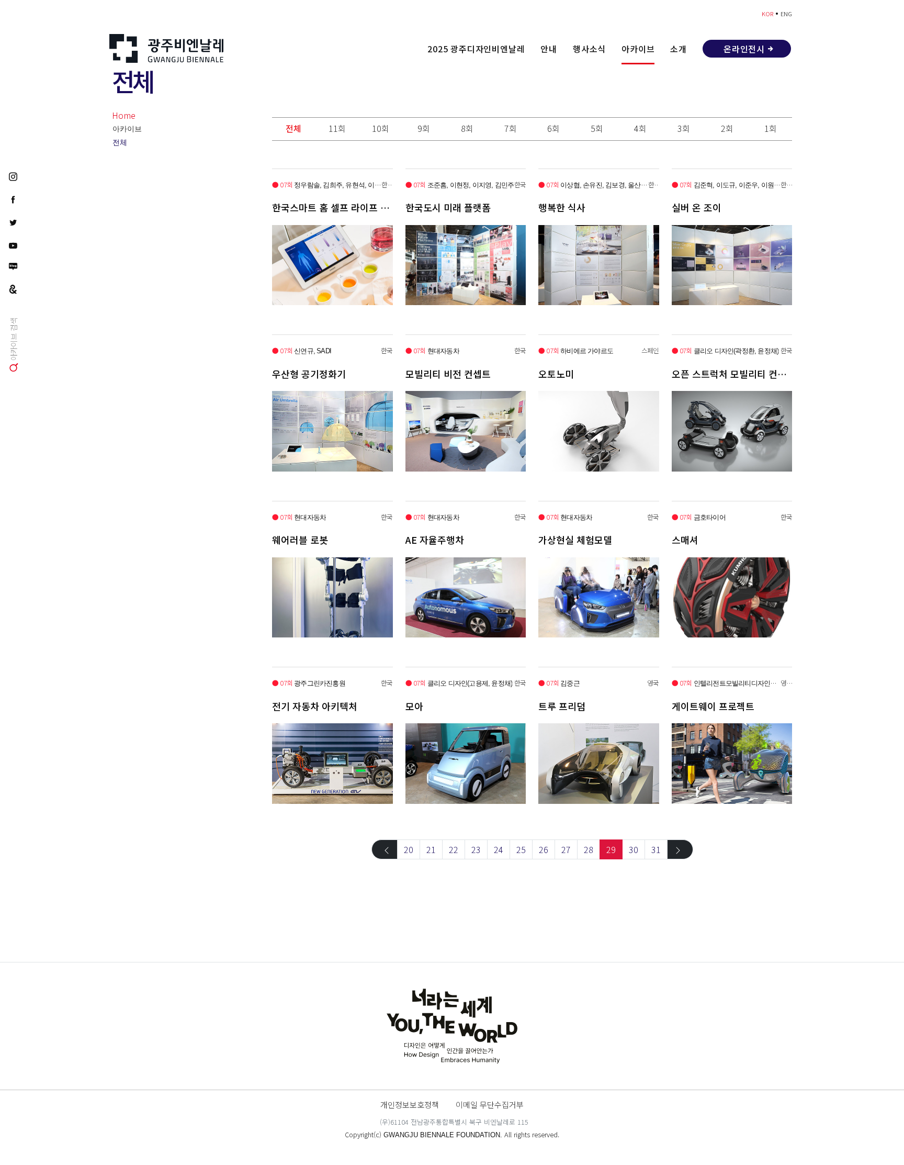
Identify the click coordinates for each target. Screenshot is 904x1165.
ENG (786, 13)
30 (633, 849)
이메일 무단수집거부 (490, 1104)
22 (453, 849)
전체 (119, 142)
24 (498, 849)
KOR (767, 13)
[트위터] (13, 221)
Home (123, 115)
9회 (423, 128)
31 (656, 849)
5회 (597, 128)
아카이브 (638, 48)
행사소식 (589, 48)
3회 (683, 128)
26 (543, 849)
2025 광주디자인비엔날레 (476, 48)
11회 (337, 128)
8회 (467, 128)
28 (588, 849)
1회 (770, 128)
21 (431, 849)
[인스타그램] (13, 175)
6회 (553, 128)
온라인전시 (744, 48)
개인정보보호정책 (409, 1104)
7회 (510, 128)
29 (611, 849)
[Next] (680, 849)
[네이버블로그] (13, 266)
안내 (548, 48)
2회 (727, 128)
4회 (640, 128)
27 (566, 849)
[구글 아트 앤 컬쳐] (13, 288)
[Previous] (384, 849)
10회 (380, 128)
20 (408, 849)
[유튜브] (13, 244)
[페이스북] (13, 198)
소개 (678, 48)
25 (521, 849)
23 (476, 849)
